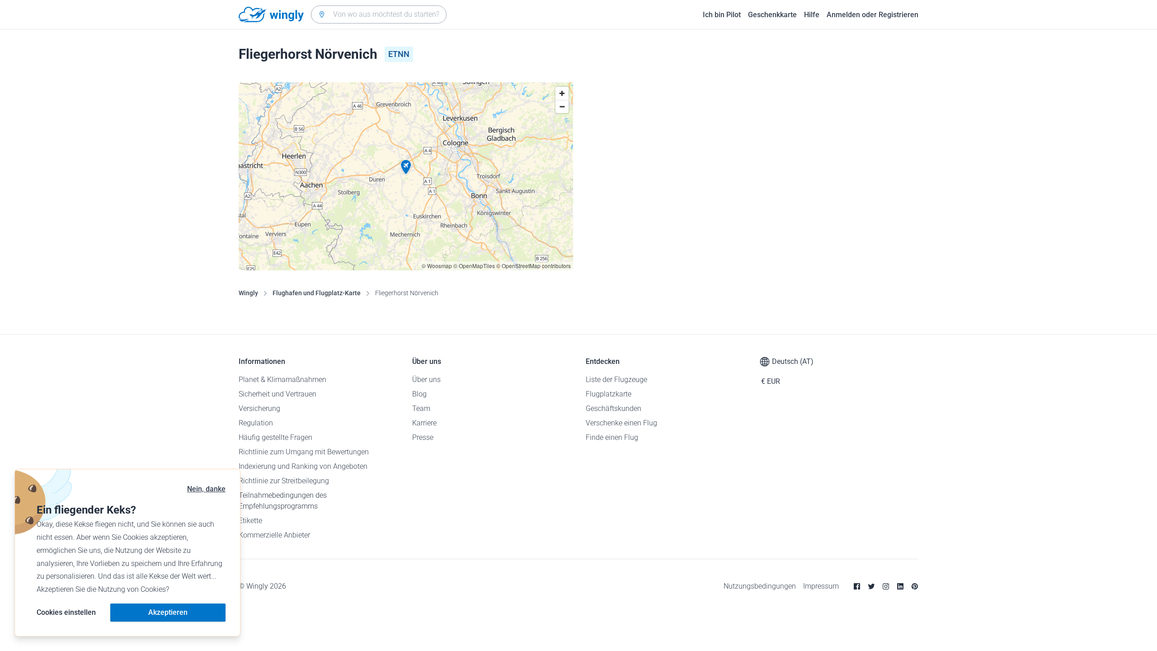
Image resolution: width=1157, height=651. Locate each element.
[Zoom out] (562, 106)
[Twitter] (871, 586)
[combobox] (379, 14)
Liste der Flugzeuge (616, 379)
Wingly (248, 293)
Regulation (256, 423)
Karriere (424, 423)
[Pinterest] (914, 586)
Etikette (250, 520)
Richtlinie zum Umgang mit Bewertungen (304, 452)
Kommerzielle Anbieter (274, 535)
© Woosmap (437, 265)
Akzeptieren (168, 612)
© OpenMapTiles (474, 265)
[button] (406, 167)
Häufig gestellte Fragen (275, 437)
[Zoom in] (562, 93)
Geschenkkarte (772, 14)
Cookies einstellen (66, 612)
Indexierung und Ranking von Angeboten (303, 466)
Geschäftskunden (613, 408)
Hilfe (811, 14)
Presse (422, 437)
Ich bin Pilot (722, 14)
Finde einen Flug (612, 437)
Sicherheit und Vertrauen (277, 394)
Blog (419, 394)
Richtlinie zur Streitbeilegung (284, 480)
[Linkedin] (900, 586)
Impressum (821, 586)
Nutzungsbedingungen (760, 586)
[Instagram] (885, 586)
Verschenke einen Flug (621, 423)
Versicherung (259, 408)
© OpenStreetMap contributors (533, 265)
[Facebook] (857, 586)
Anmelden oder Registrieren (872, 14)
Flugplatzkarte (608, 394)
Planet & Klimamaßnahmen (282, 379)
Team (421, 408)
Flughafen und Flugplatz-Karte (317, 293)
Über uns (426, 379)
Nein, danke (206, 489)
